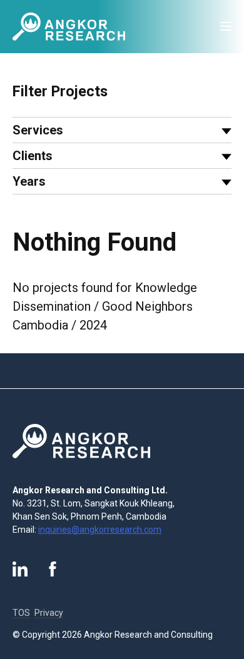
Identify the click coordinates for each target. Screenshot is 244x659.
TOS (21, 613)
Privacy (48, 613)
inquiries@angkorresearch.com (99, 530)
